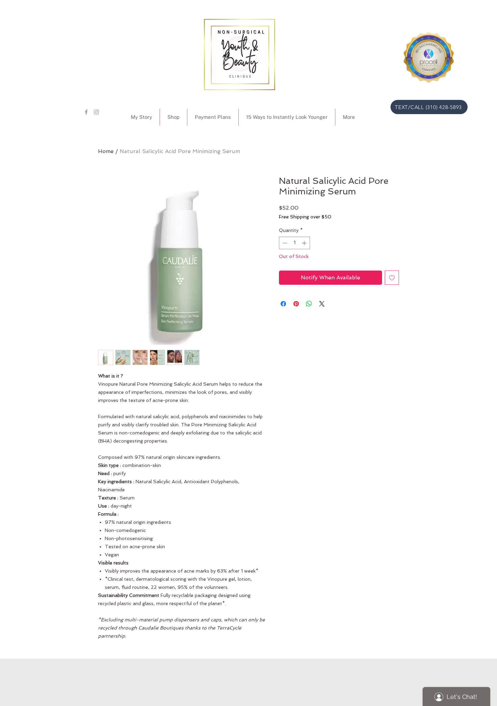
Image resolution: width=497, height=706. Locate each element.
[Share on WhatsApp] (309, 304)
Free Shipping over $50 (305, 216)
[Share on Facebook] (283, 304)
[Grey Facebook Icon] (86, 112)
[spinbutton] (294, 243)
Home (106, 151)
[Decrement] (284, 243)
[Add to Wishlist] (392, 278)
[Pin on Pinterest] (296, 304)
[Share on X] (322, 304)
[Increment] (305, 243)
